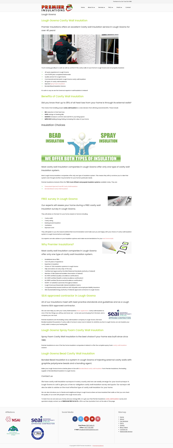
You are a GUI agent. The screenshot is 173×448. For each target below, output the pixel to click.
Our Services (124, 421)
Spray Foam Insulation (57, 84)
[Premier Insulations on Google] (86, 419)
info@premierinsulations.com (88, 430)
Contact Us (123, 429)
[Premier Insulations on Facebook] (75, 419)
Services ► (101, 7)
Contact (128, 7)
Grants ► (119, 7)
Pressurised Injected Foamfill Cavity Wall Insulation (61, 186)
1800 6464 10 (90, 425)
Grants (122, 425)
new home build (108, 238)
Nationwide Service (126, 432)
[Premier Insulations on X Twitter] (80, 419)
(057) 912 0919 (88, 427)
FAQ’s (122, 423)
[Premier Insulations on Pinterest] (97, 419)
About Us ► (91, 7)
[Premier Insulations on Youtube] (92, 419)
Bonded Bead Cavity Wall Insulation (56, 189)
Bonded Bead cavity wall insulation (90, 368)
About (122, 419)
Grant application (82, 311)
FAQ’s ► (110, 7)
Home (83, 7)
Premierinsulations (98, 445)
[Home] (57, 7)
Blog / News (124, 427)
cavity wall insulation (120, 345)
